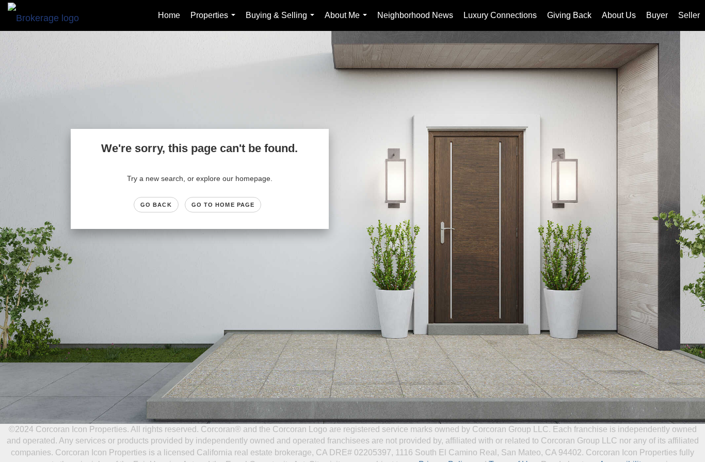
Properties (214, 21)
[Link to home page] (48, 15)
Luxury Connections (500, 15)
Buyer (657, 15)
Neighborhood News (415, 15)
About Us (619, 15)
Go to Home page (223, 205)
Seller (689, 15)
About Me (348, 21)
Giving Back (569, 15)
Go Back (156, 205)
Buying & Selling (282, 21)
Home (169, 15)
